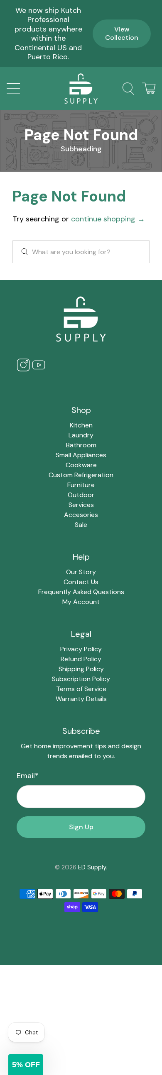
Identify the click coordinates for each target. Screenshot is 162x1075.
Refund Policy (81, 659)
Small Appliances (81, 455)
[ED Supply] (81, 88)
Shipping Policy (81, 669)
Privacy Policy (81, 649)
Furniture (81, 484)
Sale (81, 524)
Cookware (81, 465)
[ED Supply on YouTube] (38, 369)
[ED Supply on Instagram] (23, 369)
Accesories (81, 514)
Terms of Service (81, 688)
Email (28, 776)
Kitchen (81, 425)
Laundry (81, 435)
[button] (25, 1064)
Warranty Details (81, 698)
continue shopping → (108, 219)
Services (81, 504)
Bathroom (81, 445)
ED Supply (92, 867)
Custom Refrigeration (81, 475)
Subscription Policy (81, 679)
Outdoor (81, 494)
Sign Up (81, 827)
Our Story (81, 572)
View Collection (121, 33)
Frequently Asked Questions (81, 591)
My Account (81, 601)
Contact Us (81, 582)
